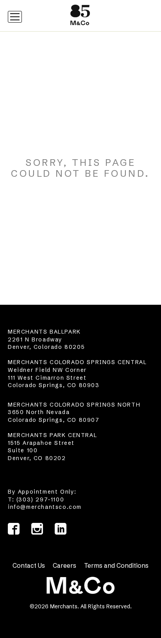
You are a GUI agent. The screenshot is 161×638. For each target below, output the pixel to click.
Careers (64, 565)
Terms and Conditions (116, 565)
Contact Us (29, 565)
